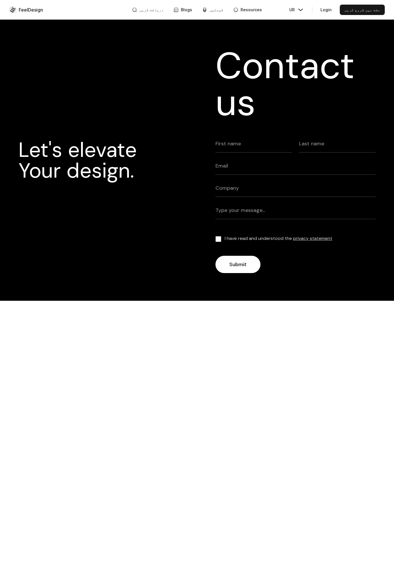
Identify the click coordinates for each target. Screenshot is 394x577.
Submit (238, 264)
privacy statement (312, 238)
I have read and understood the (278, 238)
